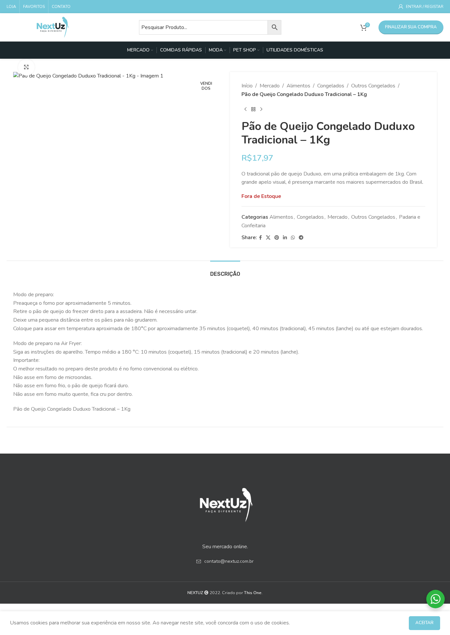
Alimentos (298, 85)
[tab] (225, 271)
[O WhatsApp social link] (293, 237)
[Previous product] (245, 109)
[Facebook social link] (260, 237)
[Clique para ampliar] (26, 67)
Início (247, 85)
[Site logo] (52, 26)
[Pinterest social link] (276, 237)
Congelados (330, 85)
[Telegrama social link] (301, 237)
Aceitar (424, 623)
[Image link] (225, 502)
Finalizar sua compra (411, 27)
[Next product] (261, 109)
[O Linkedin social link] (285, 237)
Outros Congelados (373, 85)
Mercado (270, 85)
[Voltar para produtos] (253, 109)
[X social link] (268, 237)
